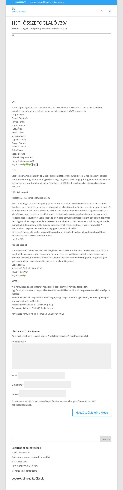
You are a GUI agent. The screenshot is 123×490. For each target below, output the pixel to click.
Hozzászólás (19, 341)
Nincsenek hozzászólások (54, 28)
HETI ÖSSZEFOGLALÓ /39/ (25, 466)
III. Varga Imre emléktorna (24, 470)
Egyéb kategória (31, 28)
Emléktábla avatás (21, 452)
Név (14, 375)
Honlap (15, 394)
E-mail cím (18, 384)
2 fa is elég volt (19, 461)
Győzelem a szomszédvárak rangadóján (31, 457)
